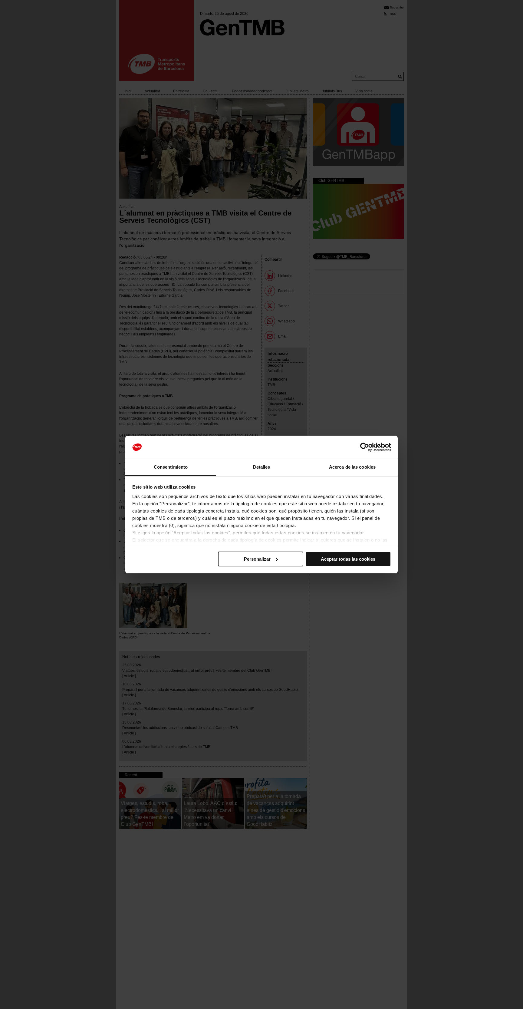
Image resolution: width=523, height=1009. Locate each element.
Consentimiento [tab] (171, 467)
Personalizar (257, 559)
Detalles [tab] (261, 467)
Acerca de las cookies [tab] (352, 467)
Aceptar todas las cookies (348, 559)
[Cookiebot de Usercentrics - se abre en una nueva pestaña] (364, 447)
